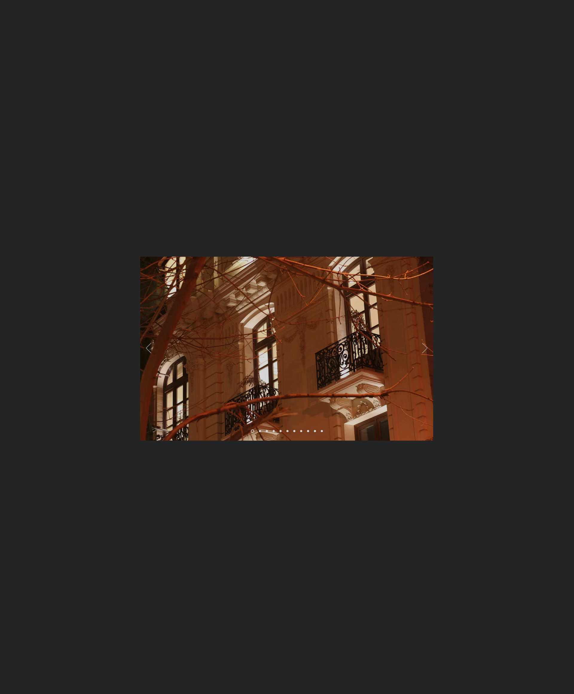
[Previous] (148, 348)
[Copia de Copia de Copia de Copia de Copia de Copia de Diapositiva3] (294, 431)
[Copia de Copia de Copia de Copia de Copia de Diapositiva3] (308, 431)
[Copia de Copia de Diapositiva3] (281, 431)
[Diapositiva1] (252, 431)
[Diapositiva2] (260, 431)
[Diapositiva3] (267, 431)
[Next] (425, 348)
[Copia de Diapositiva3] (274, 431)
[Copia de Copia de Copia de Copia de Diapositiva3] (301, 431)
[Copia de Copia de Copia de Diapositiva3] (287, 431)
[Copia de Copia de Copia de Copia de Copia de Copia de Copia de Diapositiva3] (315, 431)
